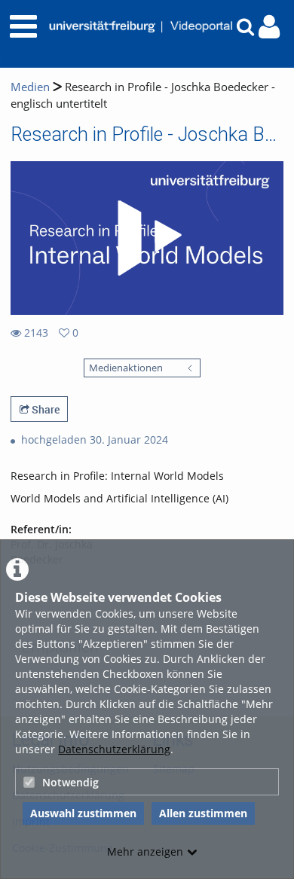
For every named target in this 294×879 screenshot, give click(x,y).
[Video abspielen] (147, 238)
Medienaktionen (126, 368)
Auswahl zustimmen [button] (83, 813)
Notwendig (70, 782)
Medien (30, 87)
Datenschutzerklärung (114, 749)
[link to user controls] (269, 26)
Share (44, 409)
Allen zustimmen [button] (203, 813)
